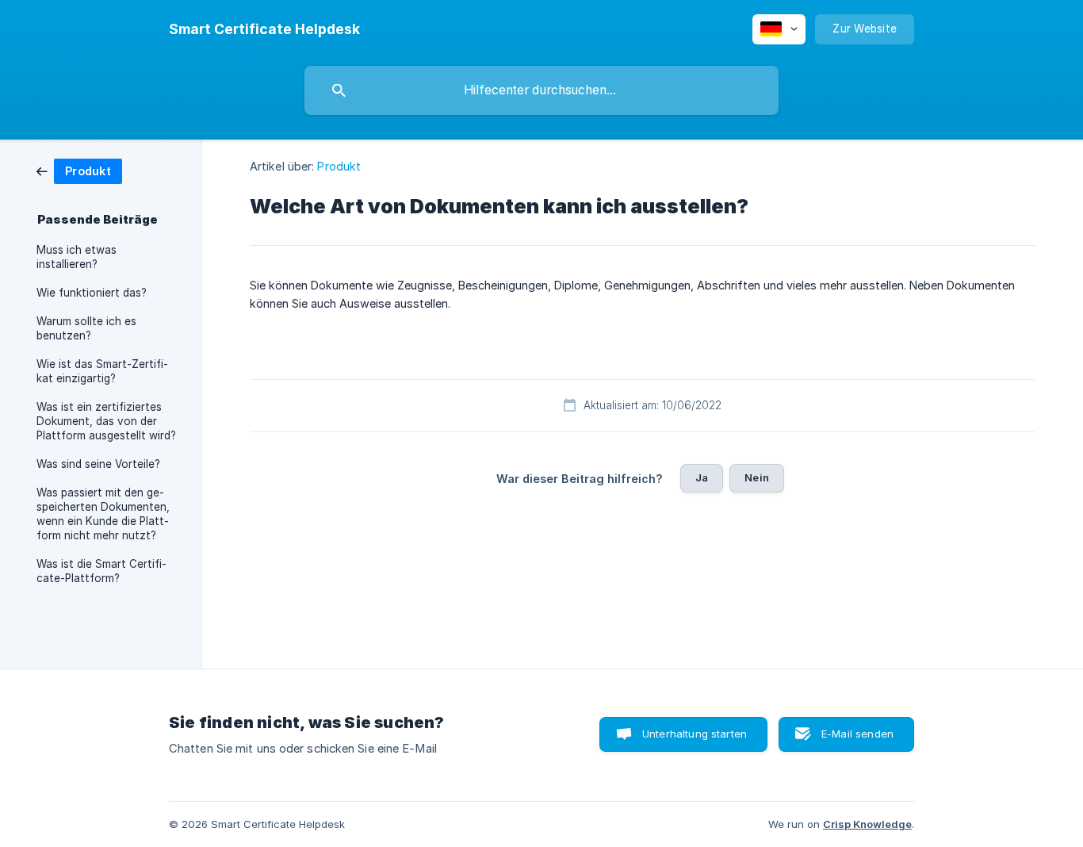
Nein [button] (756, 477)
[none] (264, 29)
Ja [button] (701, 477)
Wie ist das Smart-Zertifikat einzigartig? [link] (102, 371)
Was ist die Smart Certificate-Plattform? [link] (101, 571)
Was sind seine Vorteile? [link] (98, 464)
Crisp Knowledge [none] (867, 824)
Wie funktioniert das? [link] (91, 292)
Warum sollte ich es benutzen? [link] (86, 328)
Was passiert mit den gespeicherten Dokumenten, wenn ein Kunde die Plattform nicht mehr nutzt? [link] (103, 514)
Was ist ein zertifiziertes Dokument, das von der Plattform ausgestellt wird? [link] (106, 421)
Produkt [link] (339, 166)
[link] (79, 170)
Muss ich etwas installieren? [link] (76, 256)
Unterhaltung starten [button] (694, 733)
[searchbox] (541, 90)
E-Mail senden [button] (857, 733)
